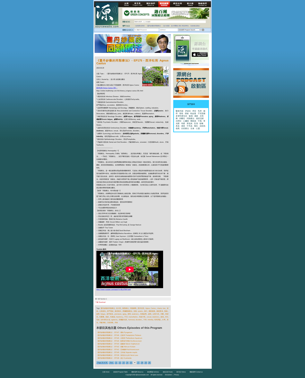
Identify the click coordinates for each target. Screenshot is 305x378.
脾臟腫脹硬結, (127, 311)
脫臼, (146, 311)
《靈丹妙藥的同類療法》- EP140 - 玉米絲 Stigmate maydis (116, 352)
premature (117, 314)
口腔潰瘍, (110, 322)
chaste (159, 308)
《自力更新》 (166, 26)
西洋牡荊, (141, 308)
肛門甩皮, (110, 311)
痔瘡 (183, 123)
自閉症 (178, 121)
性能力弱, (142, 317)
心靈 (198, 128)
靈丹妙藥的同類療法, (108, 308)
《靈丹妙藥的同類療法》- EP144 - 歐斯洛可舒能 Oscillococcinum (119, 341)
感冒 (183, 126)
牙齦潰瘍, (102, 322)
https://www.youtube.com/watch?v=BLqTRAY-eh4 (113, 289)
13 (123, 362)
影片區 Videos (181, 372)
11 (116, 362)
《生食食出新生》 (195, 26)
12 (120, 362)
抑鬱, (162, 314)
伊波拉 (188, 111)
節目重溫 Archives (153, 372)
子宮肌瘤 (201, 113)
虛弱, (150, 314)
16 (134, 362)
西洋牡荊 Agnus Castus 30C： (107, 88)
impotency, (119, 317)
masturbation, (133, 317)
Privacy (176, 375)
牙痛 (116, 322)
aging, (124, 314)
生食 (192, 128)
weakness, (135, 314)
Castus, (153, 308)
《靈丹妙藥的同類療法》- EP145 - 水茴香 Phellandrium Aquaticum (119, 338)
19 (146, 362)
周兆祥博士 (185, 26)
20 (149, 362)
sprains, (140, 311)
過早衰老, (110, 314)
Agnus (147, 308)
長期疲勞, (143, 314)
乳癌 (200, 111)
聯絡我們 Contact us (196, 372)
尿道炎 (189, 123)
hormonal (131, 320)
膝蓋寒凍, (160, 311)
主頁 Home (105, 372)
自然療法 (185, 128)
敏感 (191, 116)
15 (131, 362)
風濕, (166, 311)
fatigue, (103, 314)
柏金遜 (193, 113)
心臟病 (186, 121)
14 (127, 362)
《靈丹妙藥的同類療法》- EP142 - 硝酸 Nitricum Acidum (115, 347)
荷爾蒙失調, (123, 320)
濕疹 (196, 116)
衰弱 (129, 314)
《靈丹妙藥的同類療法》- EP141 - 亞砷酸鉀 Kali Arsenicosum (117, 349)
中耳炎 (189, 126)
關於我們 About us (137, 372)
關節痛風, (152, 311)
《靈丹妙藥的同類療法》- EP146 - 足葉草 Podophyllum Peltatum (118, 335)
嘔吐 (196, 126)
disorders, (139, 320)
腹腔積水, (118, 311)
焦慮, (107, 317)
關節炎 (193, 121)
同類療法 (190, 118)
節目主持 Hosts (168, 372)
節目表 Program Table (120, 372)
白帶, (164, 320)
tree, (164, 308)
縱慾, (162, 317)
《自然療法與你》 (140, 26)
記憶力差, (156, 314)
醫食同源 (179, 111)
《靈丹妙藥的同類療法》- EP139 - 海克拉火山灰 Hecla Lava (117, 355)
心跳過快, (102, 311)
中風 (200, 121)
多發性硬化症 (181, 116)
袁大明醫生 (174, 26)
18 (142, 362)
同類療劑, (133, 308)
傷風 (178, 128)
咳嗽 (201, 123)
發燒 (181, 113)
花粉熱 (202, 126)
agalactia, (114, 320)
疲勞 (98, 314)
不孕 (145, 320)
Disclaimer (168, 375)
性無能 (112, 317)
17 (138, 362)
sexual (149, 317)
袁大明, (118, 308)
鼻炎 (178, 126)
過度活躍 (200, 118)
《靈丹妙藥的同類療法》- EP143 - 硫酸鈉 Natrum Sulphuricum (118, 344)
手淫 (126, 317)
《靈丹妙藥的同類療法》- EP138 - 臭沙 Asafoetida (113, 358)
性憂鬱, (102, 317)
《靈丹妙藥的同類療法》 (154, 26)
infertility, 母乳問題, (154, 320)
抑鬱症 (182, 118)
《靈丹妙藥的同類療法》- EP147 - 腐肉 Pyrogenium (114, 332)
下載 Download (100, 302)
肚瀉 (196, 123)
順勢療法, (125, 308)
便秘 (187, 113)
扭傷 (135, 311)
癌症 (180, 26)
